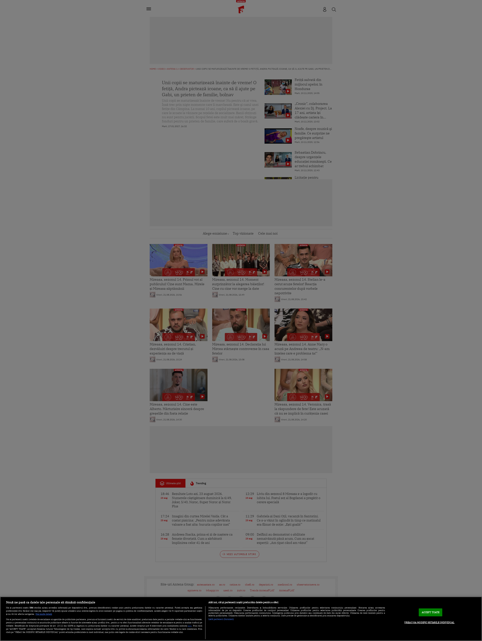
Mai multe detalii (44, 614)
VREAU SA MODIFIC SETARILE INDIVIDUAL (429, 622)
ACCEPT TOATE (431, 612)
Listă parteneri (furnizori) (221, 619)
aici (190, 625)
